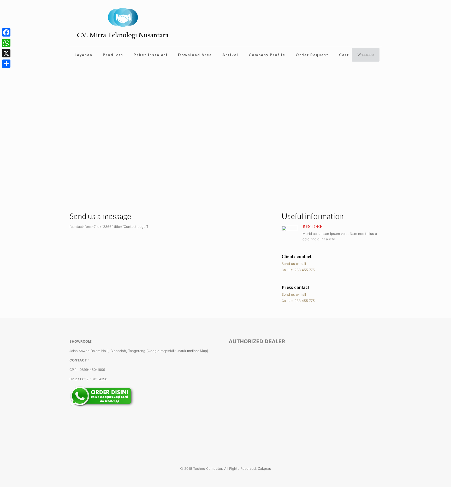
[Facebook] (6, 32)
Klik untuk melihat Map (188, 351)
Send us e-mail (294, 264)
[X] (6, 53)
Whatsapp (366, 54)
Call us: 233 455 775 (298, 270)
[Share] (6, 63)
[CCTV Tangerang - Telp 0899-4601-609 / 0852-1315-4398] (123, 23)
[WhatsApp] (6, 43)
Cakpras (264, 468)
